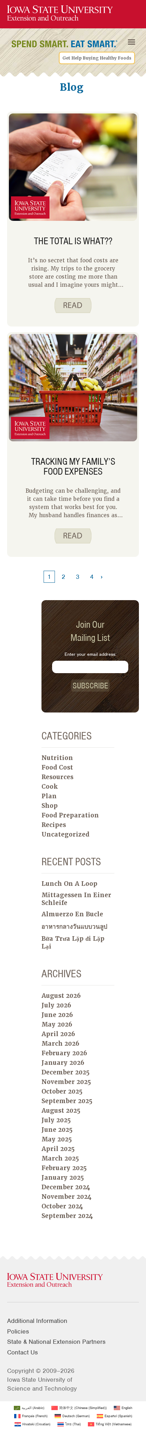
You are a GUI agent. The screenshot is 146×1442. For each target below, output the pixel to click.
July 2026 (56, 1005)
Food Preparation (70, 815)
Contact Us (22, 1352)
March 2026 (60, 1043)
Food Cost (57, 767)
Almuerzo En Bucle (72, 914)
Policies (18, 1331)
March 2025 (60, 1158)
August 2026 (61, 996)
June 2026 (57, 1015)
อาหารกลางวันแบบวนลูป (74, 926)
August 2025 (60, 1110)
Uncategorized (65, 834)
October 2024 (62, 1206)
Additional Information (37, 1321)
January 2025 (62, 1177)
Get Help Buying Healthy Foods (96, 58)
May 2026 (56, 1024)
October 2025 (62, 1091)
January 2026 (62, 1063)
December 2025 (65, 1072)
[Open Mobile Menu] (131, 42)
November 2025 (66, 1082)
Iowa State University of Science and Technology (42, 1384)
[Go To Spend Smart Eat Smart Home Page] (60, 13)
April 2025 (58, 1149)
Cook (49, 786)
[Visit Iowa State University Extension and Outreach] (73, 1280)
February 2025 (64, 1168)
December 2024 (65, 1187)
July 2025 (56, 1120)
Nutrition (57, 758)
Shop (49, 806)
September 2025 (66, 1101)
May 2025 (56, 1139)
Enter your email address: (90, 654)
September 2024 (67, 1216)
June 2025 (57, 1130)
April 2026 (58, 1034)
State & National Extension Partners (56, 1342)
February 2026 (64, 1053)
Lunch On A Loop (69, 884)
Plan (49, 796)
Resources (57, 777)
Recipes (53, 825)
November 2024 (66, 1197)
